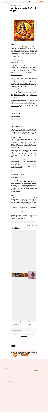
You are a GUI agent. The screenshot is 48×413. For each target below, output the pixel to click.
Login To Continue (24, 336)
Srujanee (6, 368)
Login (38, 1)
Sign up (42, 1)
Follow (19, 5)
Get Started (25, 355)
